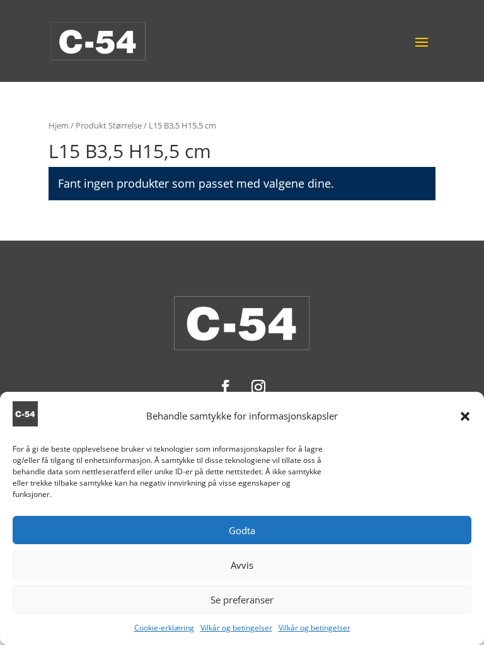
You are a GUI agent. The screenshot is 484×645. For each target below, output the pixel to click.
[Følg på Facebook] (225, 387)
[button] (465, 416)
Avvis (242, 565)
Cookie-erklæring (164, 627)
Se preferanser (242, 599)
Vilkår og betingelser (236, 627)
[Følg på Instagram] (258, 387)
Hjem (59, 125)
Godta (242, 530)
